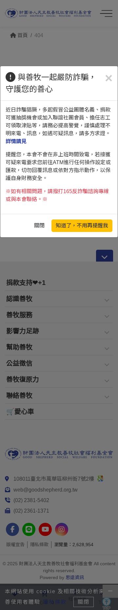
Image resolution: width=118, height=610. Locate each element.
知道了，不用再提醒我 (82, 225)
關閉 (39, 225)
